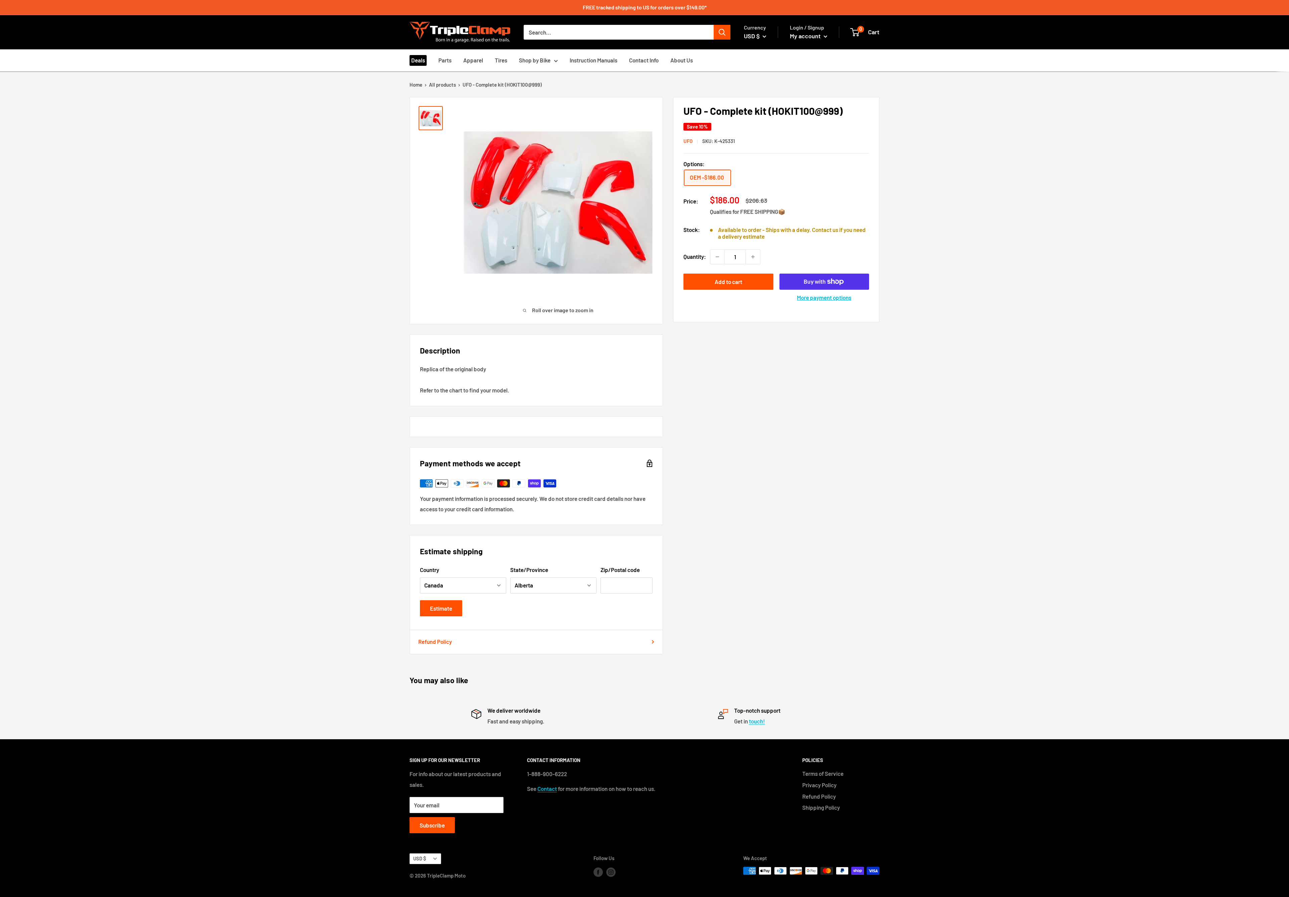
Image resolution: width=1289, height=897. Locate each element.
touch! (757, 721)
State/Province (529, 569)
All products (442, 85)
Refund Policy (435, 641)
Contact (547, 788)
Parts (444, 60)
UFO (688, 141)
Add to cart (728, 281)
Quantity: (694, 256)
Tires (501, 60)
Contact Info (644, 60)
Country (429, 569)
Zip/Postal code (620, 569)
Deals (418, 60)
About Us (681, 60)
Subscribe (432, 825)
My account (806, 36)
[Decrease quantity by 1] (717, 257)
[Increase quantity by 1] (753, 257)
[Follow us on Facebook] (598, 872)
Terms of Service (823, 773)
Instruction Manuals (593, 60)
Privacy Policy (819, 785)
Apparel (473, 60)
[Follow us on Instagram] (611, 872)
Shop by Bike (535, 60)
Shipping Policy (821, 807)
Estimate (441, 608)
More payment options (824, 297)
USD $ (419, 858)
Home (416, 85)
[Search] (722, 32)
